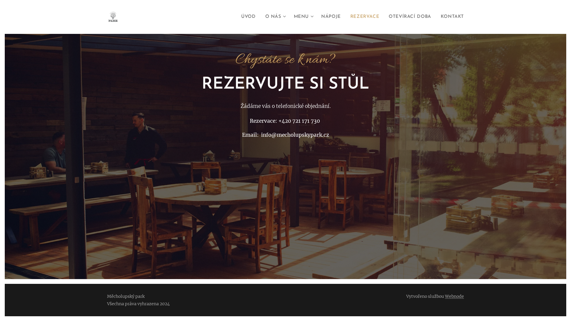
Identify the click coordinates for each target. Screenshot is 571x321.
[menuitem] (250, 17)
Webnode (454, 296)
